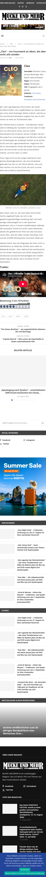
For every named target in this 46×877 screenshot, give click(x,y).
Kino (10, 316)
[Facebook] (19, 6)
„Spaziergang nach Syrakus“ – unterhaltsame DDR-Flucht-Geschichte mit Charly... (23, 391)
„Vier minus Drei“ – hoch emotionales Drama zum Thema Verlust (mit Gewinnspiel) (30, 547)
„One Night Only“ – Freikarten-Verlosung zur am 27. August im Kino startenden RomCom (30, 532)
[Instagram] (22, 6)
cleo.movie (36, 93)
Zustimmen (24, 870)
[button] (2, 378)
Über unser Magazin (7, 3)
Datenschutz (41, 3)
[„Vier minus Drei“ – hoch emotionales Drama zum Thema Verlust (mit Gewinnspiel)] (7, 549)
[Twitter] (26, 6)
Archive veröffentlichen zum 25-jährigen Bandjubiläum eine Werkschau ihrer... (21, 730)
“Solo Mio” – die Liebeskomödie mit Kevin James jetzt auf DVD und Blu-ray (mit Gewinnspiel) (30, 579)
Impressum (30, 3)
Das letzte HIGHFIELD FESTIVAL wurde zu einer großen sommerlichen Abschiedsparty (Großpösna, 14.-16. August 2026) (31, 811)
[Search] (43, 35)
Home (2, 44)
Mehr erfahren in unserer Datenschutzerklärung (25, 873)
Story (26, 316)
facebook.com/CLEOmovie (34, 99)
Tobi (10, 58)
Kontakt (21, 3)
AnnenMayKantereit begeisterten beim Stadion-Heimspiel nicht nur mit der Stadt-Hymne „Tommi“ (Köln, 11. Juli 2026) (31, 832)
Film (11, 44)
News (18, 316)
